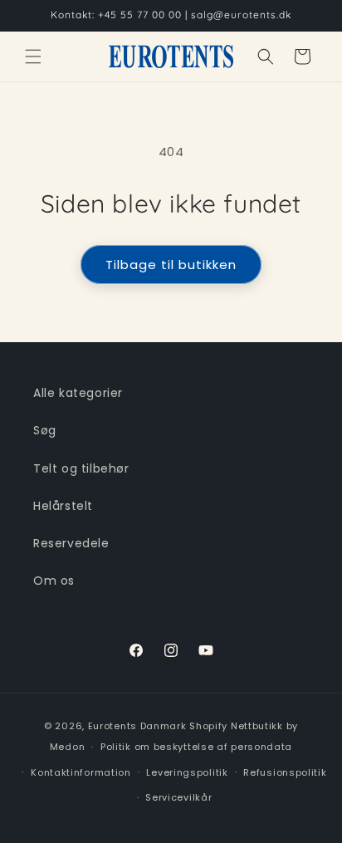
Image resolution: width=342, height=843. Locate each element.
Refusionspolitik (284, 772)
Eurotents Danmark (137, 726)
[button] (33, 56)
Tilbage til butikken (171, 264)
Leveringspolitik (186, 772)
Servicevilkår (178, 797)
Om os (54, 580)
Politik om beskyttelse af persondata (196, 746)
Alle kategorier (78, 393)
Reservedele (71, 543)
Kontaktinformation (81, 772)
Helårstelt (63, 505)
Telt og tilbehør (81, 468)
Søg (44, 430)
